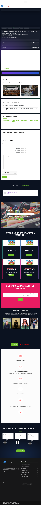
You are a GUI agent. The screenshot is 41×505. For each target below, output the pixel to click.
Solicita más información (21, 73)
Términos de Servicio (15, 503)
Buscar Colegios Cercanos (7, 68)
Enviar (5, 177)
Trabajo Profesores (6, 484)
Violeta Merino (25, 330)
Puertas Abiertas (16, 27)
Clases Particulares (20, 310)
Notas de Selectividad (20, 416)
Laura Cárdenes (32, 330)
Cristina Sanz (6, 330)
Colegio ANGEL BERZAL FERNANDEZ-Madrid (35, 444)
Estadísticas (21, 404)
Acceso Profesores (6, 488)
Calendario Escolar (13, 37)
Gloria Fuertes (29, 250)
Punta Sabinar (11, 270)
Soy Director (20, 124)
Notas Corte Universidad (25, 472)
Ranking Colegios (6, 490)
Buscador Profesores (6, 486)
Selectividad (35, 192)
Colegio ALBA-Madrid (10, 442)
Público (11, 216)
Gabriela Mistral (29, 270)
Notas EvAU (10, 27)
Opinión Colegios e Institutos (20, 383)
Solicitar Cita (8, 109)
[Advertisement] (20, 19)
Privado (24, 216)
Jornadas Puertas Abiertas (25, 464)
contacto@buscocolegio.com (28, 484)
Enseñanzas (4, 27)
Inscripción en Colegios (25, 466)
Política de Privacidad (6, 503)
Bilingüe (29, 216)
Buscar (21, 219)
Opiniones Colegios (6, 492)
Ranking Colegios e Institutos (20, 371)
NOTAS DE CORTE (27, 87)
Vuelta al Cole (23, 474)
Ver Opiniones (21, 450)
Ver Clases (15, 344)
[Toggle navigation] (39, 6)
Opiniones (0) (27, 27)
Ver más (11, 255)
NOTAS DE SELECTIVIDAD (11, 87)
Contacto (4, 494)
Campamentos (27, 192)
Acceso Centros (5, 482)
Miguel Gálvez (15, 330)
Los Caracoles (11, 250)
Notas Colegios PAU (24, 470)
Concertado (18, 216)
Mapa (22, 27)
